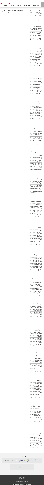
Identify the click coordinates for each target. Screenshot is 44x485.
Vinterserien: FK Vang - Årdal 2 (36, 245)
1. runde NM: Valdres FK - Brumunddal (36, 345)
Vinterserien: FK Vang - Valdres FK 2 (36, 274)
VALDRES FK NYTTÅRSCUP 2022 (36, 170)
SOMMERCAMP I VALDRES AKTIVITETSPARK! (36, 192)
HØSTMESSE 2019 (37, 236)
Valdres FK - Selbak (37, 327)
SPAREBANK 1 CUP (37, 233)
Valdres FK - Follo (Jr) (36, 63)
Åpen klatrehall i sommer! (37, 425)
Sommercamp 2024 (36, 72)
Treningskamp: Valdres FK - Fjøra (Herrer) (36, 264)
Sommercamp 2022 (36, 155)
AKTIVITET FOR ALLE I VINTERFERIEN (37, 379)
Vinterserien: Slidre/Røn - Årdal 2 (36, 248)
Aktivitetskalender (39, 10)
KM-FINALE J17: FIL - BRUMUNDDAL (37, 197)
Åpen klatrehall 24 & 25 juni (37, 428)
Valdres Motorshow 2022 (36, 161)
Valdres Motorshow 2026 (36, 19)
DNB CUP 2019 (36, 242)
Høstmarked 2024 (37, 69)
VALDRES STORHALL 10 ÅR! (37, 26)
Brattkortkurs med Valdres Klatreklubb (36, 134)
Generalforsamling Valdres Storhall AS (36, 16)
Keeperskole (36, 230)
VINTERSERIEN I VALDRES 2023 (36, 131)
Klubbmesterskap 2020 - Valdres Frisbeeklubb (36, 207)
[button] (6, 5)
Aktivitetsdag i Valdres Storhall (36, 448)
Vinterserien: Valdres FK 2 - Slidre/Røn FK (36, 303)
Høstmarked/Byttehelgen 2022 (36, 145)
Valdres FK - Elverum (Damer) (37, 339)
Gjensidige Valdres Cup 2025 (37, 54)
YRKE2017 (36, 409)
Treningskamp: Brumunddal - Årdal (37, 60)
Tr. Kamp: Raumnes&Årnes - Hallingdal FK (36, 119)
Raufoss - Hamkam (37, 227)
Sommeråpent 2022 (37, 158)
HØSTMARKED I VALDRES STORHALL (36, 186)
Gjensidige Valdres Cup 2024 (37, 88)
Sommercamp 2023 (36, 97)
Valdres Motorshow (37, 422)
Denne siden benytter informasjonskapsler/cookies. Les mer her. (22, 484)
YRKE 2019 (37, 239)
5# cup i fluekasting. (36, 392)
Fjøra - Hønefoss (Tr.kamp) (37, 217)
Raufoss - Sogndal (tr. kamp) (37, 91)
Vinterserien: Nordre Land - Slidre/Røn (36, 261)
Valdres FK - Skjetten (36, 342)
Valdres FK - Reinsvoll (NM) (37, 211)
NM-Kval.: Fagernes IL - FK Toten (36, 23)
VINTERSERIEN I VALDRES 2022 (36, 167)
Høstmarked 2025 (37, 36)
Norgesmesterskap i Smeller (37, 412)
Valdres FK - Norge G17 (36, 375)
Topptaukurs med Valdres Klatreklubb (36, 141)
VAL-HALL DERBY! (37, 116)
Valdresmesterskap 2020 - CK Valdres (36, 201)
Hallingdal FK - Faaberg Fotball (36, 383)
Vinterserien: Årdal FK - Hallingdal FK (36, 270)
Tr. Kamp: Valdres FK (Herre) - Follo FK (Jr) (36, 124)
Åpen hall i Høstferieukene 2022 (36, 152)
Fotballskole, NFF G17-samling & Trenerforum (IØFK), (36, 434)
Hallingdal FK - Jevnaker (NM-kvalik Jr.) (36, 307)
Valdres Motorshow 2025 (36, 51)
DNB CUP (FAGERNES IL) (36, 348)
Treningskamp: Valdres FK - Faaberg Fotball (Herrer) (36, 278)
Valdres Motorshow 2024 (36, 82)
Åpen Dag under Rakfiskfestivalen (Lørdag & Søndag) (36, 444)
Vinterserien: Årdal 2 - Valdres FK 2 (36, 258)
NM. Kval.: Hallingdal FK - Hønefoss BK (36, 113)
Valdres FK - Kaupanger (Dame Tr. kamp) (36, 214)
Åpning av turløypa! (37, 204)
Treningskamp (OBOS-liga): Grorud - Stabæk (36, 29)
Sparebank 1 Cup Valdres (36, 398)
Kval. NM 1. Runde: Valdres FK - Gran (36, 164)
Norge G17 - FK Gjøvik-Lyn (37, 372)
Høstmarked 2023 (37, 94)
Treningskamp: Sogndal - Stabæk (36, 57)
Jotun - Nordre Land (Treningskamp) (36, 361)
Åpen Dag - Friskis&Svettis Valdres (36, 406)
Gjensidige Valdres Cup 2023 (37, 104)
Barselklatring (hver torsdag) (37, 148)
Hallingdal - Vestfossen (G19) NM (36, 220)
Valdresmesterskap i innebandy (36, 438)
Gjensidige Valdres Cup (36, 189)
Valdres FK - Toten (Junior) (37, 336)
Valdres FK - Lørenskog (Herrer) (36, 330)
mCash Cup (36, 441)
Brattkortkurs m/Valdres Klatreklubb (36, 39)
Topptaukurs (37, 79)
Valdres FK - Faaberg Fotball (37, 389)
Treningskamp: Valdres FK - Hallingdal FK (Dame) (36, 292)
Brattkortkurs (37, 76)
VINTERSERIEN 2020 (36, 223)
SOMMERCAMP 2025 (36, 48)
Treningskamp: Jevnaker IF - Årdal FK (37, 255)
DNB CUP (36, 431)
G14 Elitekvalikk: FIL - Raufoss (37, 355)
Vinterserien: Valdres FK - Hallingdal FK (36, 285)
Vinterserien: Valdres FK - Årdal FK (36, 299)
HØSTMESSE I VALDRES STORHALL (36, 313)
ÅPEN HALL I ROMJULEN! (36, 395)
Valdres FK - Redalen (36, 369)
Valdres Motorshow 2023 (36, 100)
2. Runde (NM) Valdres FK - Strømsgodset (36, 333)
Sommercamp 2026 (36, 13)
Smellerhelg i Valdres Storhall (37, 415)
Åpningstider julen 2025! (36, 33)
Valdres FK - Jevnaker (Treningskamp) (36, 365)
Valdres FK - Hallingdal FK (37, 386)
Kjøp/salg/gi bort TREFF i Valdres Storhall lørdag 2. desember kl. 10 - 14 (36, 402)
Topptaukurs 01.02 (37, 66)
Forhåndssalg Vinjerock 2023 (37, 138)
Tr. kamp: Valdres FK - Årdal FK (36, 128)
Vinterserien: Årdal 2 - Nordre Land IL (36, 267)
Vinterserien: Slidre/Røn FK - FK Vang (36, 289)
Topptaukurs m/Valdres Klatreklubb (36, 44)
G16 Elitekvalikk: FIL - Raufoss (37, 358)
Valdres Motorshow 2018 (36, 323)
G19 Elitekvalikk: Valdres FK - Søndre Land (36, 351)
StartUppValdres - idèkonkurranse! (37, 418)
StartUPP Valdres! (37, 320)
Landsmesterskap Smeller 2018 (36, 317)
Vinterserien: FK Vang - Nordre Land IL (36, 251)
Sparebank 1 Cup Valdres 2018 (37, 310)
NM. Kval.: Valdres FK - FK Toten (36, 110)
